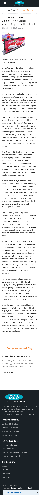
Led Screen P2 (8, 449)
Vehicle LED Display (10, 424)
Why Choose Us (8, 470)
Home (7, 10)
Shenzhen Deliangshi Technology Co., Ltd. (18, 489)
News (14, 10)
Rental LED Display (9, 435)
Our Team (6, 473)
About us (5, 466)
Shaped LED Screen (10, 428)
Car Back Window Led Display (14, 452)
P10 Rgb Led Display (10, 445)
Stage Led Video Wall (11, 456)
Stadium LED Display (10, 431)
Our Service (7, 477)
